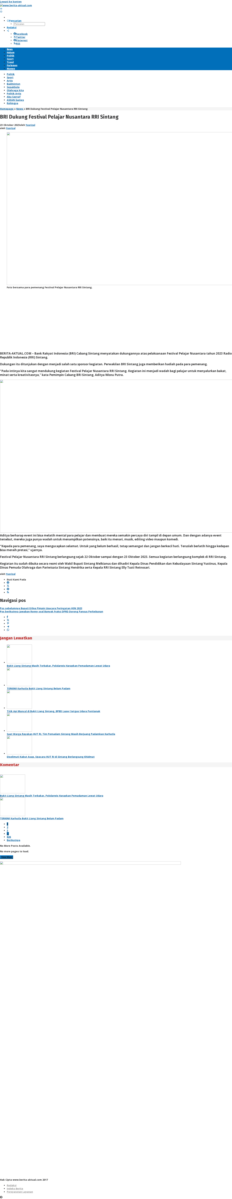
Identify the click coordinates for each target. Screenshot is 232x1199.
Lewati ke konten (11, 1)
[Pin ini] (8, 623)
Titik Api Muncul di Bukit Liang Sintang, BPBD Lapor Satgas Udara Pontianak (53, 711)
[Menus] (1, 8)
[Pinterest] (8, 589)
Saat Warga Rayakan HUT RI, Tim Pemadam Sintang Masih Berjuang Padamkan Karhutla (61, 734)
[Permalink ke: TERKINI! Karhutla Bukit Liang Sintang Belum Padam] (19, 685)
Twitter (20, 37)
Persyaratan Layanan (20, 1191)
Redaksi (11, 1185)
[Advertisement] (102, 321)
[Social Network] (8, 30)
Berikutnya (13, 840)
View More (6, 857)
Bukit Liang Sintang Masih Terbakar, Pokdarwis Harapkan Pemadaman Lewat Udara (58, 665)
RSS (18, 43)
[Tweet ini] (8, 620)
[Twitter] (8, 586)
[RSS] (8, 592)
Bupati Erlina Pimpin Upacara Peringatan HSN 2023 (41, 608)
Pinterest (22, 40)
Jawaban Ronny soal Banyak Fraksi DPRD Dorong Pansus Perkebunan (51, 611)
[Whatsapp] (8, 630)
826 (9, 837)
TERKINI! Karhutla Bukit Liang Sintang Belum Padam (38, 688)
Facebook (22, 34)
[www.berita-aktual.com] (16, 5)
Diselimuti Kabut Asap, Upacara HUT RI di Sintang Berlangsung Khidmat (51, 756)
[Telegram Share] (8, 626)
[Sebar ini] (7, 617)
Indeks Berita (15, 1188)
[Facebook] (8, 582)
